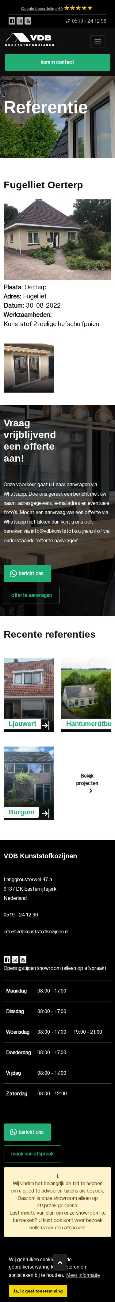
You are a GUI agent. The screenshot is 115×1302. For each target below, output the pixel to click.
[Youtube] (28, 21)
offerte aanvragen (31, 595)
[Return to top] (60, 1262)
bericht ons (31, 573)
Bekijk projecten (87, 780)
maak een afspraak (32, 1153)
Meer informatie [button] (83, 1275)
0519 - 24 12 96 (21, 915)
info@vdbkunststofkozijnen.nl (36, 931)
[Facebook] (13, 21)
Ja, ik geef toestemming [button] (38, 1291)
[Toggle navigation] (97, 41)
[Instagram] (21, 21)
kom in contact (57, 62)
